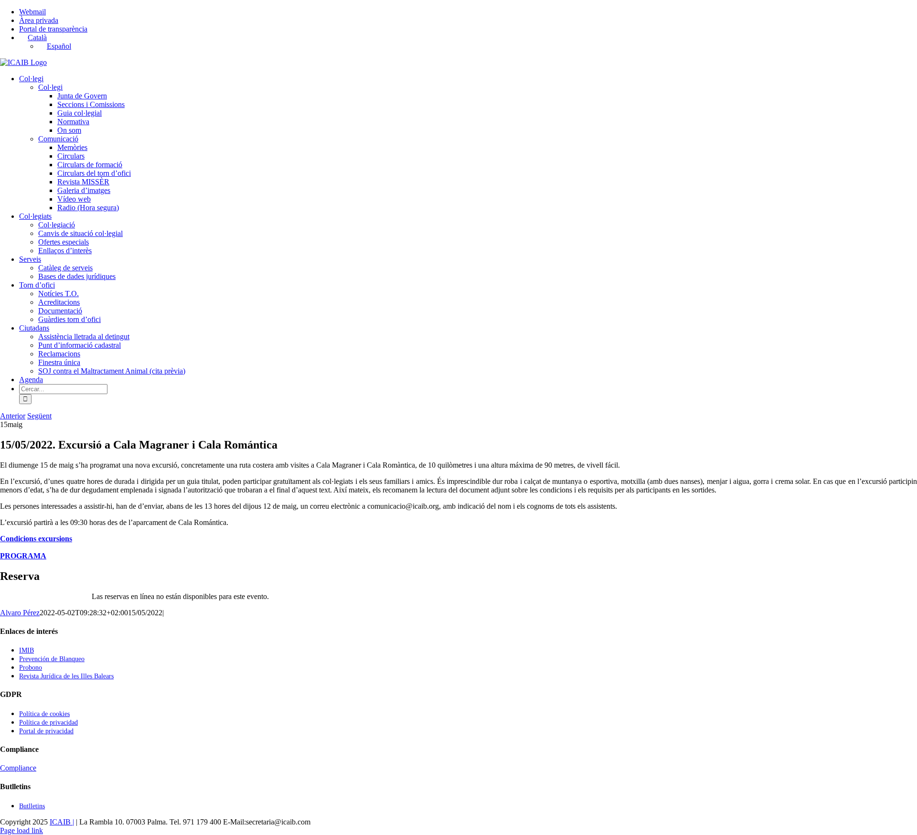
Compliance (18, 768)
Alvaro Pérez (20, 613)
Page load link (21, 830)
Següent (39, 416)
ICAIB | (62, 822)
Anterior (12, 416)
